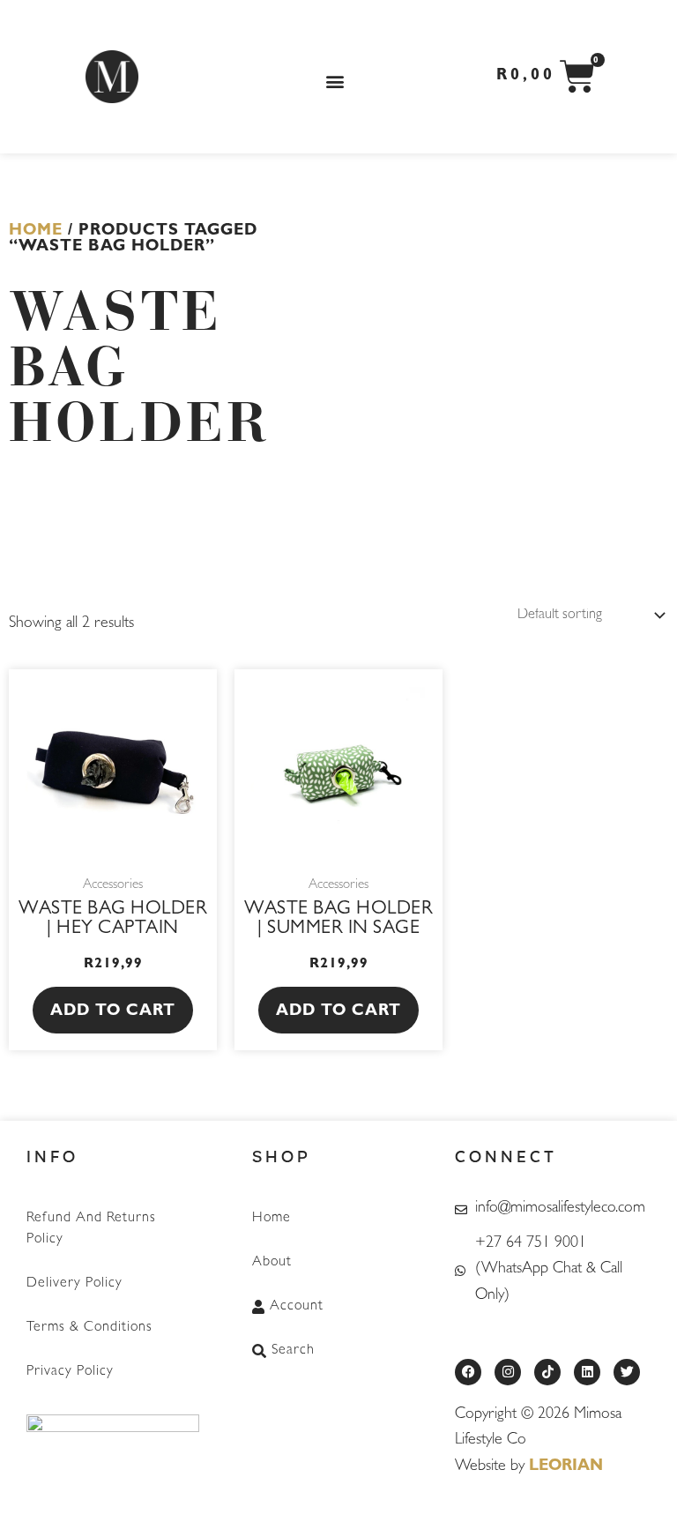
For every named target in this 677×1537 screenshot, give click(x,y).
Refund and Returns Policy (91, 1229)
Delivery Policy (74, 1284)
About (272, 1263)
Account (297, 1307)
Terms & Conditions (89, 1328)
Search (293, 1351)
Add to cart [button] (112, 1012)
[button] (335, 81)
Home (36, 232)
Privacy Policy (70, 1372)
